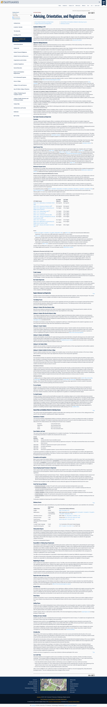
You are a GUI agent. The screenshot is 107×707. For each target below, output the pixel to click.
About (60, 5)
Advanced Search (16, 18)
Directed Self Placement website (74, 153)
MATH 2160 (41, 190)
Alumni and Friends (32, 683)
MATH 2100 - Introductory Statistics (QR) (43, 206)
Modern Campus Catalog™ (70, 705)
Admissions (78, 5)
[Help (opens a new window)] (94, 13)
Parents (35, 686)
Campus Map (17, 104)
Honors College (17, 81)
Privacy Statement (51, 699)
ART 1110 (61, 526)
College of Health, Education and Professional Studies (21, 99)
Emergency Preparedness (31, 688)
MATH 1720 (67, 188)
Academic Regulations (19, 64)
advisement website (77, 40)
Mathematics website (68, 247)
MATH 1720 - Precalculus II (40, 219)
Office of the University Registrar (76, 332)
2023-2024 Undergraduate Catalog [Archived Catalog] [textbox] (81, 10)
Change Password (74, 683)
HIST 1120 (72, 519)
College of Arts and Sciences (20, 85)
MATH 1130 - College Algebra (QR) (41, 211)
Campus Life (71, 5)
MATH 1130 (50, 188)
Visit (36, 692)
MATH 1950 (73, 188)
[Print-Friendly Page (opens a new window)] (92, 13)
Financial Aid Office (70, 629)
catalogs (33, 705)
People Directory (74, 686)
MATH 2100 (37, 235)
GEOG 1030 (61, 519)
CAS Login (72, 692)
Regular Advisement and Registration (43, 23)
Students (35, 679)
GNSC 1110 (71, 515)
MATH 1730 (84, 188)
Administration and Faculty (20, 107)
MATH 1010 (37, 232)
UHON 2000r (89, 378)
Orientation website (55, 135)
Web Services (64, 699)
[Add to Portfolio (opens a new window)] (89, 13)
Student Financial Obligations (20, 52)
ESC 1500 (66, 515)
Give (88, 5)
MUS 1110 (66, 526)
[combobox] (83, 10)
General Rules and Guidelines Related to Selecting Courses (74, 22)
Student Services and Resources (21, 56)
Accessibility (58, 699)
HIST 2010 (67, 517)
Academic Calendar (18, 27)
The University (17, 31)
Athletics (83, 5)
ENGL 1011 (68, 152)
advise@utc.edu (37, 319)
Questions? (39, 697)
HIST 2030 (77, 517)
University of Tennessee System (54, 701)
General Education (18, 68)
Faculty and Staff (33, 681)
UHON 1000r (84, 378)
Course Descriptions (18, 44)
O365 (71, 681)
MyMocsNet (73, 679)
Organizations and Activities (20, 60)
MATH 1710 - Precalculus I (39, 213)
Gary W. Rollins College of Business (21, 89)
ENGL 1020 (51, 150)
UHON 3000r (37, 379)
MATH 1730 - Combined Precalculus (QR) (43, 214)
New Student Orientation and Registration (44, 22)
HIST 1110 (67, 519)
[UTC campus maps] (53, 690)
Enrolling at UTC (17, 35)
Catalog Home (17, 23)
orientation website (86, 143)
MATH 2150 (36, 190)
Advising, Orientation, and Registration (19, 39)
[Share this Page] (90, 13)
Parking (35, 690)
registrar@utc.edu (86, 611)
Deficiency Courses (65, 23)
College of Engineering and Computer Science (20, 93)
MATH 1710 (61, 188)
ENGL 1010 (81, 150)
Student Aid (16, 48)
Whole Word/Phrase (17, 17)
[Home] (10, 2)
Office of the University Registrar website (62, 584)
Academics (65, 5)
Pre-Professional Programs (20, 77)
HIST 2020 (72, 517)
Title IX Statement (43, 699)
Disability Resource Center (67, 340)
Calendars (72, 688)
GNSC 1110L (77, 515)
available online (75, 406)
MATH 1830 (56, 188)
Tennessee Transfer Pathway (73, 701)
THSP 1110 (71, 526)
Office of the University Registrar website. (51, 79)
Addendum (16, 111)
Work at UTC (73, 690)
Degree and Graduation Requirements (19, 72)
